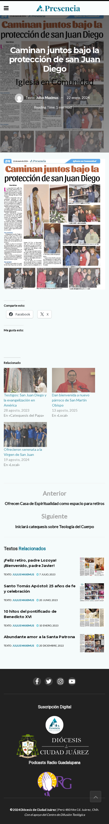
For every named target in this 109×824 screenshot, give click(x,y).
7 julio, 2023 (47, 574)
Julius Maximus (47, 98)
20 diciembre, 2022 (51, 645)
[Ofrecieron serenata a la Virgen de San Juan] (25, 434)
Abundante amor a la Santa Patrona (39, 636)
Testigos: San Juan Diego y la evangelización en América (25, 400)
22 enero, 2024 (78, 98)
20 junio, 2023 (48, 600)
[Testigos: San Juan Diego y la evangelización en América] (25, 380)
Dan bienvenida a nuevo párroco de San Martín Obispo (70, 400)
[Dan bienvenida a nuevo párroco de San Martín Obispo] (73, 380)
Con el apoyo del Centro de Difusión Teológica (54, 815)
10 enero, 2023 (49, 625)
